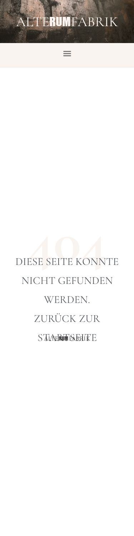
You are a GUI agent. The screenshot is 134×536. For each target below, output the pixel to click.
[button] (67, 53)
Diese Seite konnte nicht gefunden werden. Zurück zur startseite (67, 299)
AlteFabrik (67, 21)
